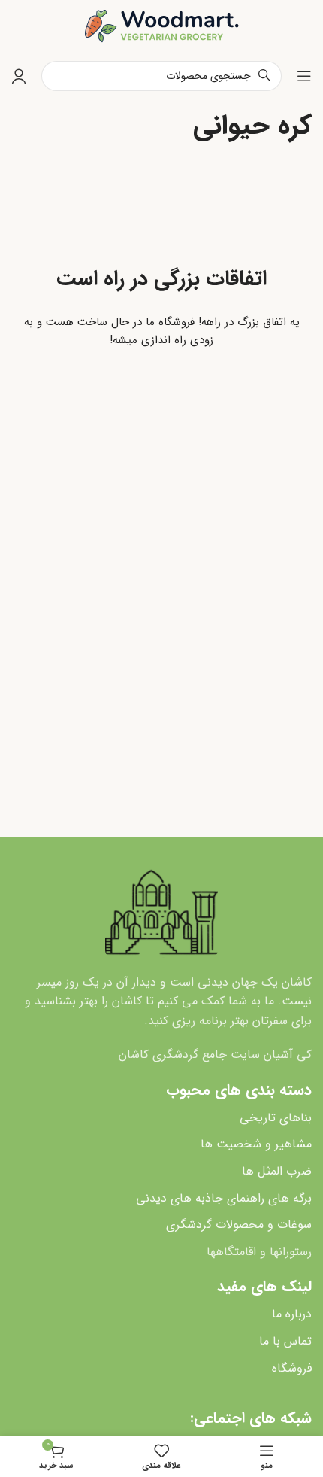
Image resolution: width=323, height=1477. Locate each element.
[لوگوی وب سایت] (162, 26)
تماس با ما (285, 1341)
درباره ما (292, 1314)
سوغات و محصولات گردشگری (239, 1224)
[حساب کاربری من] (19, 76)
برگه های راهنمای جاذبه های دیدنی (224, 1198)
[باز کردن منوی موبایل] (304, 76)
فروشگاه (292, 1368)
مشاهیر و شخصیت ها (256, 1144)
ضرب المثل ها (277, 1171)
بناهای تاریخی (276, 1117)
